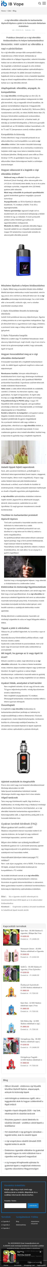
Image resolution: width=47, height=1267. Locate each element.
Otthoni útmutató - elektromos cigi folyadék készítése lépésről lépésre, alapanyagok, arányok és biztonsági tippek (23, 1089)
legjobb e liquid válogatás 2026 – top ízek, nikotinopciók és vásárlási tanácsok (23, 1112)
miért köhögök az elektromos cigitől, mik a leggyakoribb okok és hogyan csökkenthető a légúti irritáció (24, 1101)
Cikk (9, 11)
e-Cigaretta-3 (5, 1221)
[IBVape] (12, 5)
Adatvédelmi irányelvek (35, 1223)
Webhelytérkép (21, 1225)
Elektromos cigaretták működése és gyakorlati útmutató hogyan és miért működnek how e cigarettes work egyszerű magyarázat (24, 1153)
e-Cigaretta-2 (5, 1225)
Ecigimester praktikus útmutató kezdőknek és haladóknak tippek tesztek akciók (23, 908)
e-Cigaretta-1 (5, 1228)
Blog (14, 11)
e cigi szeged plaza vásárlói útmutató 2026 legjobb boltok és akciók (23, 1142)
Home (3, 11)
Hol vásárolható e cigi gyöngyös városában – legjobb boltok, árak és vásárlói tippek (24, 1133)
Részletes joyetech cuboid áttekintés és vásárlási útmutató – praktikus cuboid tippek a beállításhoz (24, 1123)
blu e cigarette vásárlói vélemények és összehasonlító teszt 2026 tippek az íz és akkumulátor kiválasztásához (21, 900)
